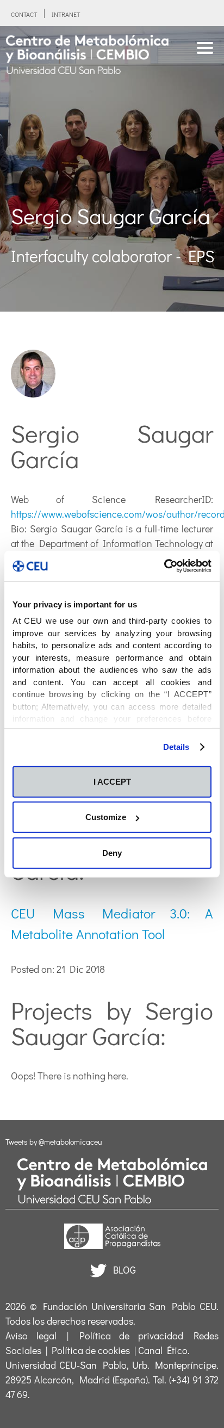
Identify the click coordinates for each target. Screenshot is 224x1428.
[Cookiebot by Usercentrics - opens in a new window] (163, 566)
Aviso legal (31, 1335)
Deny (112, 852)
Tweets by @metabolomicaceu (53, 1142)
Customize (105, 817)
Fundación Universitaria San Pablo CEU (129, 1306)
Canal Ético (163, 1350)
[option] (112, 169)
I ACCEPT (112, 781)
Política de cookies (91, 1350)
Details (176, 747)
